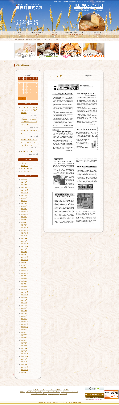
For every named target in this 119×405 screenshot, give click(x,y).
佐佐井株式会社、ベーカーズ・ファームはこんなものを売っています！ (29, 142)
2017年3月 (24, 346)
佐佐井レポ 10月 (56, 76)
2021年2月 (24, 254)
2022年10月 (24, 233)
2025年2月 (24, 187)
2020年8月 (24, 262)
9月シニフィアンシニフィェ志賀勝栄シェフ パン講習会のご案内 (29, 121)
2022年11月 (24, 230)
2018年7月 (24, 303)
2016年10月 (24, 356)
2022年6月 (24, 235)
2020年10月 (24, 260)
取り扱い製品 (36, 390)
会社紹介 (42, 390)
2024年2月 (24, 209)
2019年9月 (24, 276)
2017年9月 (24, 329)
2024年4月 (24, 203)
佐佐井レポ (24, 166)
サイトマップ (63, 394)
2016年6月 (24, 362)
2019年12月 (24, 270)
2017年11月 (24, 324)
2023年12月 (24, 211)
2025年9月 (24, 179)
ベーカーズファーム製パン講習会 (51, 392)
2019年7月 (24, 278)
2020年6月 (24, 265)
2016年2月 (24, 364)
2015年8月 (24, 372)
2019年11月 (24, 273)
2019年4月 (24, 281)
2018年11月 (24, 292)
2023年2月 (24, 225)
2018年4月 (24, 311)
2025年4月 (24, 185)
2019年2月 (24, 286)
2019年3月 (24, 284)
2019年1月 (24, 289)
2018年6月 (24, 305)
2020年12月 (24, 257)
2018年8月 (24, 300)
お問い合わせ (66, 390)
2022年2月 (24, 241)
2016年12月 (24, 354)
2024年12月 (24, 190)
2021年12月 (24, 244)
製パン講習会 (25, 171)
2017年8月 (24, 332)
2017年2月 (24, 348)
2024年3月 (24, 206)
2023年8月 (24, 217)
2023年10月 (24, 214)
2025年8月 (24, 182)
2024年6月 (24, 201)
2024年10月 (24, 193)
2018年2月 (24, 316)
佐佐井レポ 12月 (26, 151)
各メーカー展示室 (26, 168)
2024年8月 (24, 198)
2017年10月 (24, 327)
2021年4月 (24, 252)
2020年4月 (24, 268)
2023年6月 (24, 219)
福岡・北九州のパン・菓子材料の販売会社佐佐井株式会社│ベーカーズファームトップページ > (38, 39)
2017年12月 (24, 321)
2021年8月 (24, 249)
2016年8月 (24, 359)
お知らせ (23, 163)
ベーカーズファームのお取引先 (39, 394)
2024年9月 (24, 195)
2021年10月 (24, 246)
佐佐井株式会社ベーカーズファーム (59, 402)
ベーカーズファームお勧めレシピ (69, 392)
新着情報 (22, 392)
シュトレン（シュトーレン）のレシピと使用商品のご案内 (29, 110)
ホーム (30, 390)
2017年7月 (24, 335)
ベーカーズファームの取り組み (54, 390)
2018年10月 (24, 295)
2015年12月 (24, 367)
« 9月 (22, 98)
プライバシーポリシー (53, 394)
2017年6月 (24, 337)
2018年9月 (24, 297)
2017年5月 (24, 340)
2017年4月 (24, 343)
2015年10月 (24, 370)
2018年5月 (24, 308)
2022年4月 (24, 238)
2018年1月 (24, 319)
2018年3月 (24, 313)
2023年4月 (24, 222)
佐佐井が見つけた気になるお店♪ (34, 392)
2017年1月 (24, 351)
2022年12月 (24, 227)
